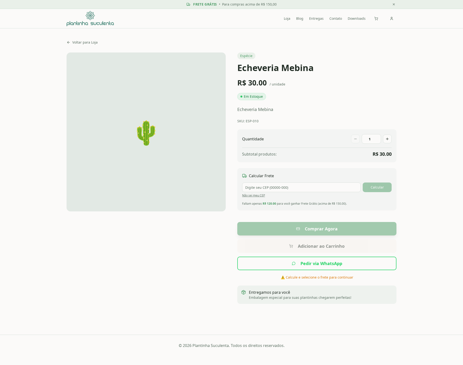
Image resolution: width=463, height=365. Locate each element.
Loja (287, 18)
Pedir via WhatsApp (321, 263)
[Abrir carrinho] (376, 18)
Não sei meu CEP (253, 195)
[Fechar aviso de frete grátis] (393, 4)
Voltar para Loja (85, 42)
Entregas (316, 18)
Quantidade (253, 139)
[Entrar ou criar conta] (391, 18)
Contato (335, 18)
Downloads (357, 18)
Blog (299, 18)
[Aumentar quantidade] (387, 139)
